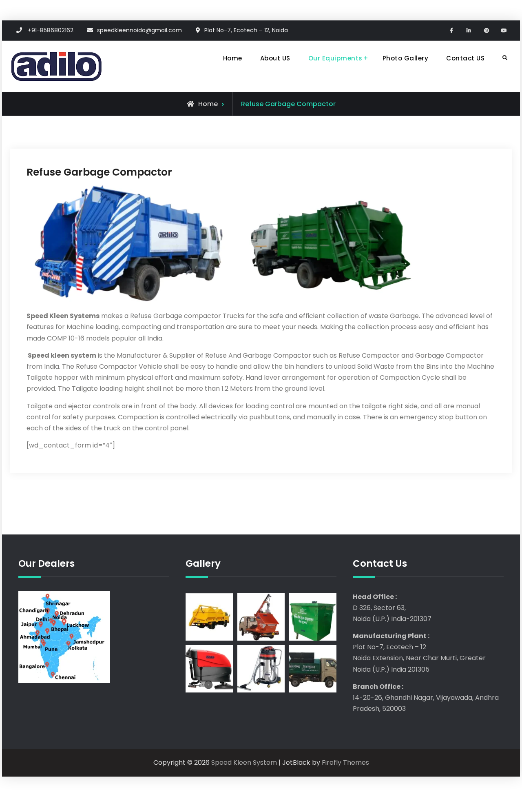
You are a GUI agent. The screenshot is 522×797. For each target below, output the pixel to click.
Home (232, 58)
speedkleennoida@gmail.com (139, 30)
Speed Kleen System (244, 762)
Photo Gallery (406, 58)
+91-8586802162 (50, 30)
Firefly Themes (345, 762)
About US (275, 58)
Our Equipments (335, 58)
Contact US (465, 58)
